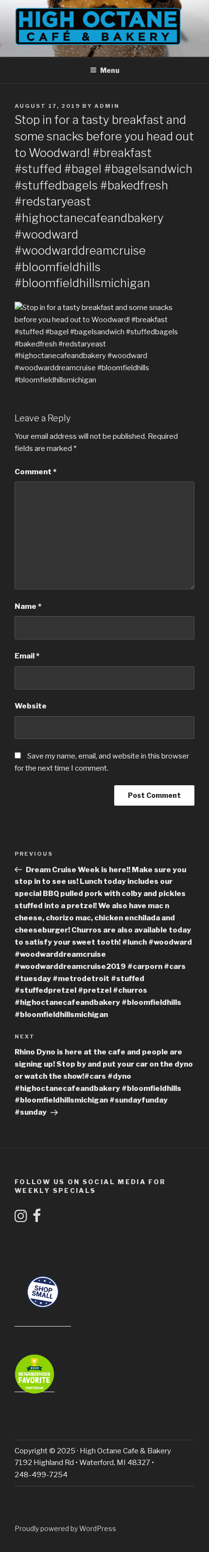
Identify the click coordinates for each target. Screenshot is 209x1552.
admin (107, 106)
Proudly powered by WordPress (65, 1528)
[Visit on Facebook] (37, 1218)
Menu (110, 70)
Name (28, 606)
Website (31, 706)
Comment (35, 471)
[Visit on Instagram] (21, 1218)
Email (27, 656)
